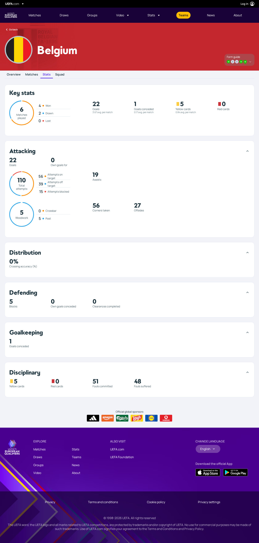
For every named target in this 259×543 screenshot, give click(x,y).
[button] (122, 15)
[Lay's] (137, 418)
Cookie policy (156, 502)
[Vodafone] (166, 418)
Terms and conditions (103, 502)
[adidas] (93, 418)
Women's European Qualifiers (11, 15)
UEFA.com (117, 449)
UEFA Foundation (122, 457)
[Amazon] (107, 418)
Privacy (50, 502)
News (75, 465)
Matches (31, 74)
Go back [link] (13, 29)
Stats (47, 74)
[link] (34, 15)
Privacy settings (209, 502)
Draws (37, 457)
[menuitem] (39, 15)
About (76, 473)
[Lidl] (151, 418)
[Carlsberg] (122, 418)
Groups (38, 465)
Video (37, 473)
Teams (76, 457)
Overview (14, 74)
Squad (59, 74)
